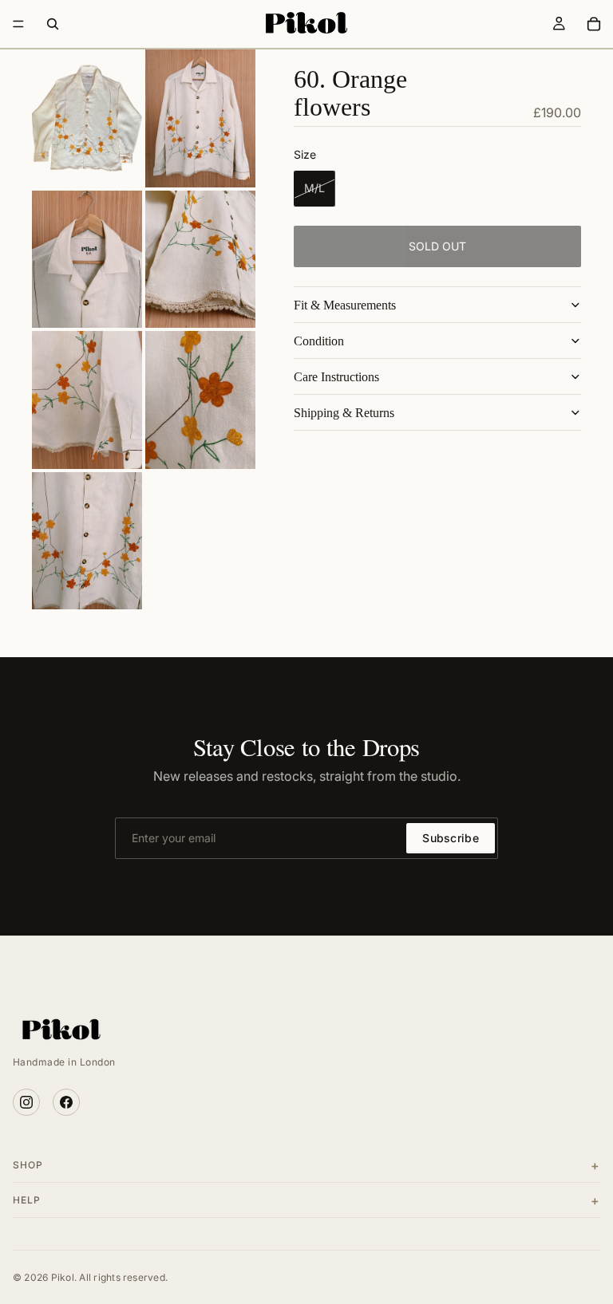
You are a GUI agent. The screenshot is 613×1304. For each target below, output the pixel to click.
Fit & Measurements (345, 305)
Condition (319, 341)
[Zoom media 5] (87, 400)
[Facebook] (66, 1102)
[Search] (52, 23)
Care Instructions (336, 377)
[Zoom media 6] (200, 400)
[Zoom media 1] (87, 118)
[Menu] (18, 24)
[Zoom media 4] (200, 260)
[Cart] (593, 23)
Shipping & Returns (344, 413)
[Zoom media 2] (200, 118)
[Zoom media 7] (87, 541)
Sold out (437, 246)
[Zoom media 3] (87, 260)
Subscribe (450, 838)
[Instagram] (26, 1102)
